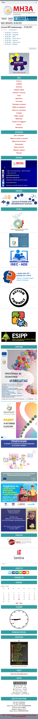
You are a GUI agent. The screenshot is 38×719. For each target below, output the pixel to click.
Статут (19, 95)
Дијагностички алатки (19, 141)
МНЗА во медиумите (19, 107)
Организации (19, 144)
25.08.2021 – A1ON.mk (11, 32)
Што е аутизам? (19, 135)
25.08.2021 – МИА (10, 36)
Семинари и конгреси (19, 104)
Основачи (19, 87)
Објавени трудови (19, 150)
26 (19, 599)
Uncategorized (13, 30)
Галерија (19, 113)
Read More (33, 48)
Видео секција (19, 116)
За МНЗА (19, 84)
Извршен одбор (19, 90)
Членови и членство (19, 92)
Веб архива (19, 127)
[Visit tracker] (19, 641)
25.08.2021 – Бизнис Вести (13, 38)
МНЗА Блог (19, 119)
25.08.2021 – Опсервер (11, 34)
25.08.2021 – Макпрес (11, 44)
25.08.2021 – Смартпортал (12, 42)
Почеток (19, 81)
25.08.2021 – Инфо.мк (11, 40)
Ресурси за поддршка (19, 121)
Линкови (19, 153)
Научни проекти (19, 147)
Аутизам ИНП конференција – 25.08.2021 (16, 27)
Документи (19, 98)
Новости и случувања (19, 110)
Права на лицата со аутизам (19, 138)
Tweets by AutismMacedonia (19, 674)
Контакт (19, 124)
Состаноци (19, 101)
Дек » (21, 603)
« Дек (16, 603)
